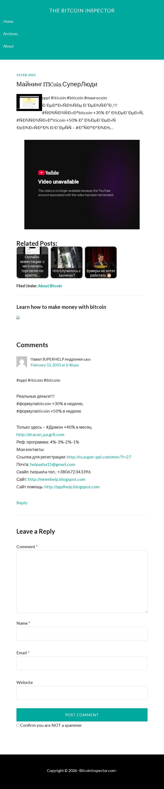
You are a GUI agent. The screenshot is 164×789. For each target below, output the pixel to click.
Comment (27, 546)
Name (23, 623)
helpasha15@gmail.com (52, 464)
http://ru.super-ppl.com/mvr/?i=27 (99, 456)
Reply (21, 502)
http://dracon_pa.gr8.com (40, 434)
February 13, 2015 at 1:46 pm (55, 365)
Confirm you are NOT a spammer (50, 725)
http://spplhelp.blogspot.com (72, 486)
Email (23, 652)
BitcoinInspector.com (97, 770)
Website (24, 682)
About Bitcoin (50, 285)
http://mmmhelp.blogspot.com (56, 479)
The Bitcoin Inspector (82, 10)
